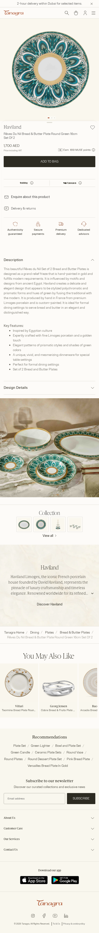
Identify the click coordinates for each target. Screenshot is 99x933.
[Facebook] (44, 915)
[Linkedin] (66, 915)
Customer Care (13, 828)
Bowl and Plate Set (68, 746)
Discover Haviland (49, 604)
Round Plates (13, 759)
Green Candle (20, 752)
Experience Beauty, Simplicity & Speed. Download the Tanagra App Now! (53, 3)
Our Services (12, 839)
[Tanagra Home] (13, 13)
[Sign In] (85, 13)
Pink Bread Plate (78, 759)
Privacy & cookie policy (74, 923)
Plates (49, 632)
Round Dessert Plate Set (45, 759)
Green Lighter (40, 746)
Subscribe (81, 798)
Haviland (12, 127)
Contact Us (10, 850)
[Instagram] (33, 915)
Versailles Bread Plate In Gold (48, 766)
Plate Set (19, 746)
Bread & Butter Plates (75, 632)
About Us (9, 818)
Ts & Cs (56, 923)
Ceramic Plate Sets (48, 752)
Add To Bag (49, 161)
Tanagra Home (14, 632)
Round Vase (75, 752)
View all (48, 536)
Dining (34, 632)
